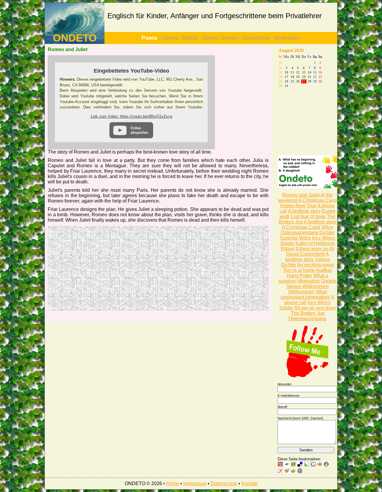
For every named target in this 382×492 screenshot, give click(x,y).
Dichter (327, 232)
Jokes (210, 38)
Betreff (282, 407)
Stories (230, 38)
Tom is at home (299, 270)
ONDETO (75, 38)
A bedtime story (304, 211)
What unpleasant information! (305, 294)
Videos (169, 38)
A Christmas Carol (317, 200)
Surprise (289, 237)
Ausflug (324, 270)
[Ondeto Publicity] (307, 186)
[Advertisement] (103, 267)
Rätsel (288, 248)
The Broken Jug (307, 313)
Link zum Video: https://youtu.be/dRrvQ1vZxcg (131, 116)
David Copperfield (305, 254)
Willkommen (315, 286)
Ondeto (328, 280)
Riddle (190, 38)
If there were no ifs (315, 248)
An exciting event (315, 264)
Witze (327, 227)
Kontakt (249, 483)
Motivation (287, 38)
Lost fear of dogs (308, 216)
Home (172, 483)
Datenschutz (224, 483)
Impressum (195, 483)
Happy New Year (298, 205)
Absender (285, 384)
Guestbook (256, 38)
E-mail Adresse (288, 395)
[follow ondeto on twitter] (307, 376)
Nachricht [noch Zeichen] (300, 418)
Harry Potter (299, 275)
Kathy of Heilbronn (315, 243)
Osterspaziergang (299, 232)
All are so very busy (315, 307)
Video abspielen (139, 130)
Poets (149, 38)
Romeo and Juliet (301, 194)
